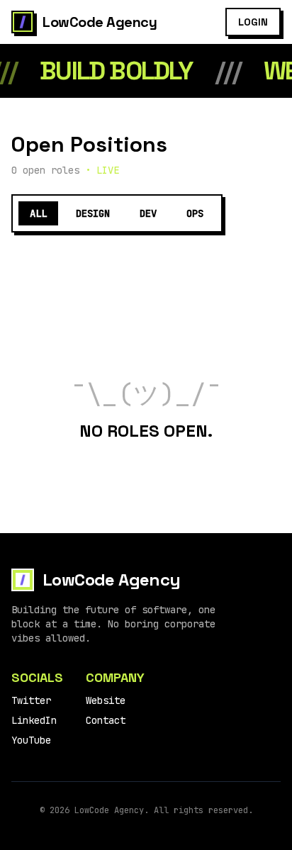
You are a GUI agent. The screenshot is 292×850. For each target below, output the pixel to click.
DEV (148, 213)
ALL (38, 213)
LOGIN (253, 22)
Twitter (31, 700)
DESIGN (93, 213)
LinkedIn (34, 720)
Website (105, 700)
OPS (194, 213)
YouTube (31, 740)
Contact (105, 720)
